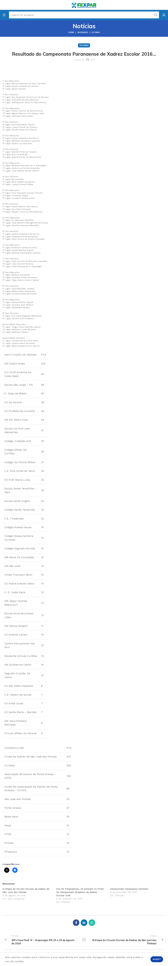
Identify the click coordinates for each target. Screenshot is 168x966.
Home (71, 32)
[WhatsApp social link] (92, 922)
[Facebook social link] (76, 922)
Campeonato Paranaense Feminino (129, 889)
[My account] (164, 15)
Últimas (96, 32)
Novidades (82, 32)
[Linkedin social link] (84, 922)
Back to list (84, 939)
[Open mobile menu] (4, 15)
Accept (157, 959)
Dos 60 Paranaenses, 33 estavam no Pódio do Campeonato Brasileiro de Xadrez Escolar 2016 (80, 892)
